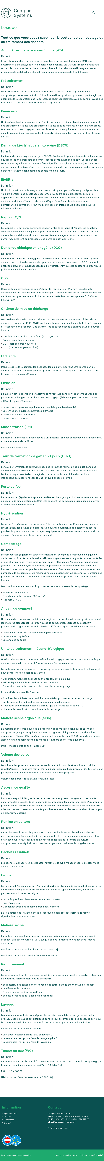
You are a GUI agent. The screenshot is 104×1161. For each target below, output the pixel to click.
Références (9, 1120)
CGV (75, 1155)
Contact (7, 1123)
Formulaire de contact (59, 1128)
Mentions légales (63, 1155)
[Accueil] (17, 12)
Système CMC (10, 1113)
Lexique (7, 1116)
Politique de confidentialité (91, 1155)
